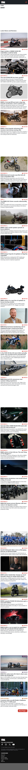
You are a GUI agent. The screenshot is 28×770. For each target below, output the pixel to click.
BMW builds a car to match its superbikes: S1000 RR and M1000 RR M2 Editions (14, 628)
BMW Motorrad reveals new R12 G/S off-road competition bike (13, 175)
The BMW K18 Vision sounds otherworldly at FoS (14, 202)
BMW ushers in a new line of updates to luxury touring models (13, 301)
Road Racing (4, 698)
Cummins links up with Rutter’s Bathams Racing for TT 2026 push (13, 701)
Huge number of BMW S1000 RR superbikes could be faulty (11, 51)
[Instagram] (6, 745)
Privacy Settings (4, 758)
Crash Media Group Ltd (7, 747)
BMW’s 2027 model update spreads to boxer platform (12, 228)
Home (2, 5)
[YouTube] (14, 745)
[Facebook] (2, 745)
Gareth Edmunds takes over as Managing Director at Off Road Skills (13, 550)
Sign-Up (3, 761)
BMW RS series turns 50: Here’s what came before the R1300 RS (14, 674)
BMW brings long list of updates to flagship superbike (14, 254)
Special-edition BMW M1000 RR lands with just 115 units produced (14, 426)
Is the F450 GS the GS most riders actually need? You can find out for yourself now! (14, 353)
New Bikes (4, 75)
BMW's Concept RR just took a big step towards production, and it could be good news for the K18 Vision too (13, 103)
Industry (3, 325)
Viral (2, 199)
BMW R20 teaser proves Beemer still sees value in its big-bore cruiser (14, 504)
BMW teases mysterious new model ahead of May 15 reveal (14, 479)
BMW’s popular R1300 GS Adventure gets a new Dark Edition (14, 601)
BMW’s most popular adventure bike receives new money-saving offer (12, 129)
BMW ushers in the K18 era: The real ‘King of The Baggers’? (14, 452)
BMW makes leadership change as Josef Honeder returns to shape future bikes (13, 575)
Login (2, 760)
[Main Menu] (26, 2)
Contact (2, 756)
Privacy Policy (4, 757)
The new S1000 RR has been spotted (12, 77)
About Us (3, 754)
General (3, 49)
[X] (10, 745)
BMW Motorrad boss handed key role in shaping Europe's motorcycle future (13, 327)
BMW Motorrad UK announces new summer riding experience (11, 380)
